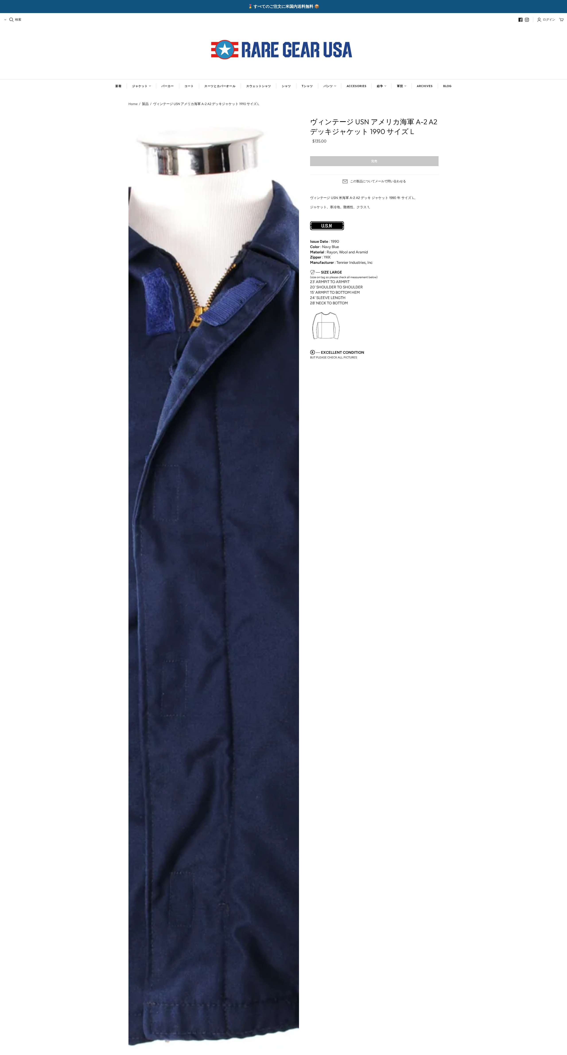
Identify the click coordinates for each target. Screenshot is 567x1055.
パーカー (167, 86)
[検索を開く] (11, 19)
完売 (374, 161)
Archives (425, 86)
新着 (118, 86)
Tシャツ (307, 86)
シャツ (286, 86)
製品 (145, 104)
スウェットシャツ (258, 86)
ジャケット (140, 86)
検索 (18, 19)
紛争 (380, 86)
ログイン (549, 19)
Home (133, 104)
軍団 (400, 86)
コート (189, 86)
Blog (447, 86)
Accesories (356, 86)
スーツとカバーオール (219, 86)
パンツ (328, 86)
